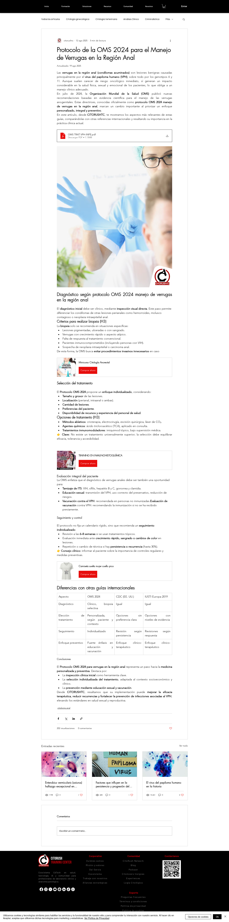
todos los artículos (50, 19)
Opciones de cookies (198, 916)
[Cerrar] (225, 917)
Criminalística (152, 19)
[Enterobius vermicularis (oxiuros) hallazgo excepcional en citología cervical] (63, 764)
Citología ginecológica (77, 19)
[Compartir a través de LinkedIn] (73, 718)
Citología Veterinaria (106, 19)
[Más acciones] (170, 40)
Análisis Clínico (131, 19)
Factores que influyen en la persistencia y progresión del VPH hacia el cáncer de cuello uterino (114, 784)
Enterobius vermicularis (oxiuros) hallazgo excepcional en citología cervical (63, 784)
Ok (217, 916)
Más (168, 19)
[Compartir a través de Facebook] (58, 718)
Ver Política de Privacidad (96, 918)
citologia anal (63, 708)
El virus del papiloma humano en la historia (163, 784)
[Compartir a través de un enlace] (81, 718)
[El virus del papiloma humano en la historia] (165, 764)
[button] (65, 6)
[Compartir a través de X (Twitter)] (65, 718)
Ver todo (183, 745)
